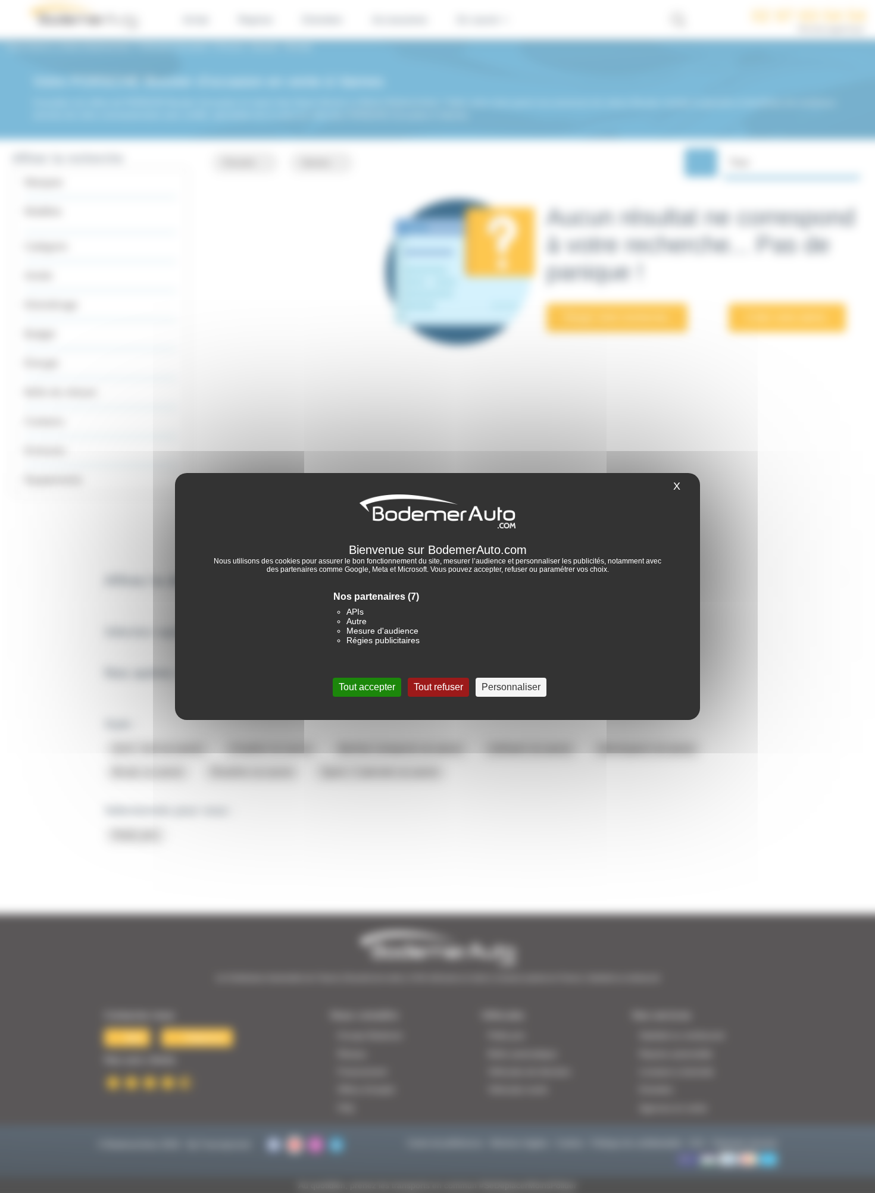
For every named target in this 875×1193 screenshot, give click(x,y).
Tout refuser (438, 687)
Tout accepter (367, 687)
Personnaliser (511, 687)
